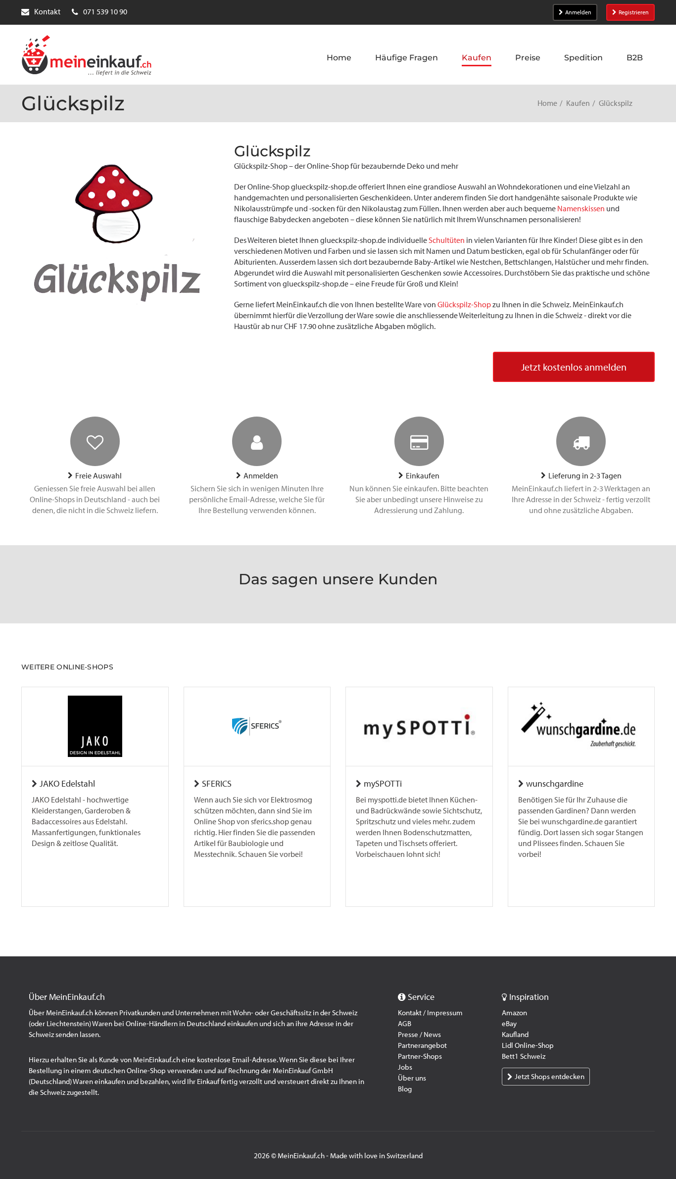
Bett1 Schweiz (523, 1056)
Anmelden (578, 12)
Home (547, 103)
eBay (509, 1023)
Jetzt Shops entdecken (549, 1076)
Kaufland (515, 1034)
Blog (405, 1089)
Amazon (514, 1012)
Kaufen (578, 103)
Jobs (405, 1067)
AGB (404, 1023)
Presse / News (419, 1034)
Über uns (412, 1078)
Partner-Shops (420, 1056)
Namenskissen (581, 208)
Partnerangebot (422, 1045)
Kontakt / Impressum (430, 1012)
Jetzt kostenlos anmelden (574, 367)
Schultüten (447, 240)
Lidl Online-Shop (528, 1045)
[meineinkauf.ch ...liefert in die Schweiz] (86, 56)
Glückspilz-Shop (464, 304)
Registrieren (634, 12)
